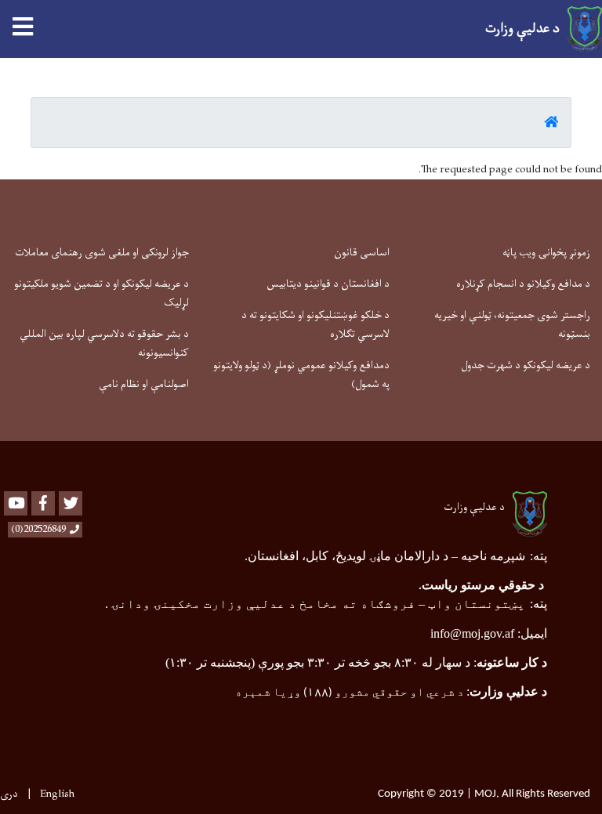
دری (9, 794)
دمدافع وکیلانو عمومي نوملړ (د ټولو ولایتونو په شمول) (301, 375)
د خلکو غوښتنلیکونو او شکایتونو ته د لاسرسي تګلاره (315, 325)
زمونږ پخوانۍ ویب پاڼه (546, 252)
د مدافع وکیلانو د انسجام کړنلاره (523, 284)
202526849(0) (38, 529)
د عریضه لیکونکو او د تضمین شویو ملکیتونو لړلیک (101, 293)
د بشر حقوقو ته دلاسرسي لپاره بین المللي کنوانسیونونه (104, 343)
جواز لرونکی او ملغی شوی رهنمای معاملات (102, 252)
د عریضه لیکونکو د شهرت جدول (525, 365)
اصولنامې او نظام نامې (144, 384)
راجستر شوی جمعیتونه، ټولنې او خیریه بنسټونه (512, 325)
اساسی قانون (362, 252)
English (57, 794)
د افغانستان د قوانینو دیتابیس (328, 284)
